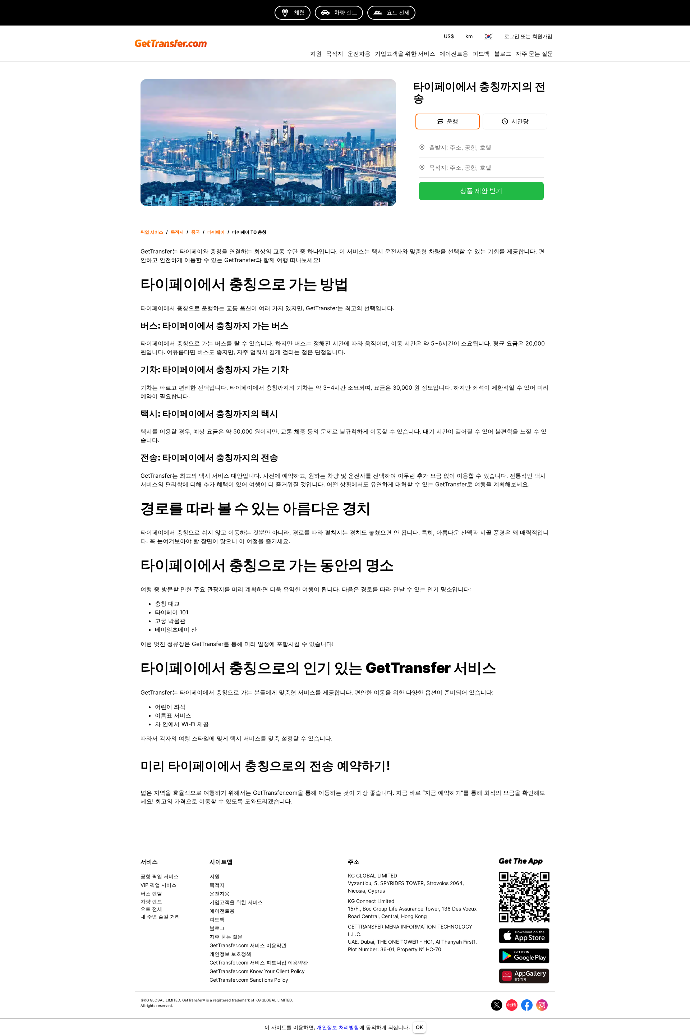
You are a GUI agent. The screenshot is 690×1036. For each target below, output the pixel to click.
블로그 (502, 53)
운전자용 (359, 53)
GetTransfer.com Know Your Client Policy (257, 971)
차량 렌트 (151, 901)
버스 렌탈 (151, 893)
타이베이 (216, 232)
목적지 (334, 53)
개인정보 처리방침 (338, 1027)
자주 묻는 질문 (534, 53)
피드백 (481, 53)
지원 (316, 53)
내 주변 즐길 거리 (160, 916)
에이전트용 (454, 53)
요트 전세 (151, 909)
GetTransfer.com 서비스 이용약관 (248, 945)
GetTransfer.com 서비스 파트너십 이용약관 (259, 962)
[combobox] (486, 150)
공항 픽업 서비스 (160, 876)
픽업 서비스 (152, 232)
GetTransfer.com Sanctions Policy (249, 980)
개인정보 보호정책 (230, 954)
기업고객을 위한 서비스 (405, 53)
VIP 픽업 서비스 (158, 885)
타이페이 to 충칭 (249, 232)
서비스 (149, 861)
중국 (195, 232)
